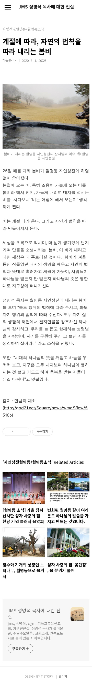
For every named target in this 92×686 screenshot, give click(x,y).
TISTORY (47, 676)
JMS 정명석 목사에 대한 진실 (46, 6)
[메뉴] (8, 8)
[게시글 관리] (25, 432)
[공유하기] (18, 432)
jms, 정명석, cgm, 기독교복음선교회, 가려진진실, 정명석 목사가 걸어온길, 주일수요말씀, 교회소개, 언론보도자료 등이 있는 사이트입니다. (35, 631)
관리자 (63, 676)
